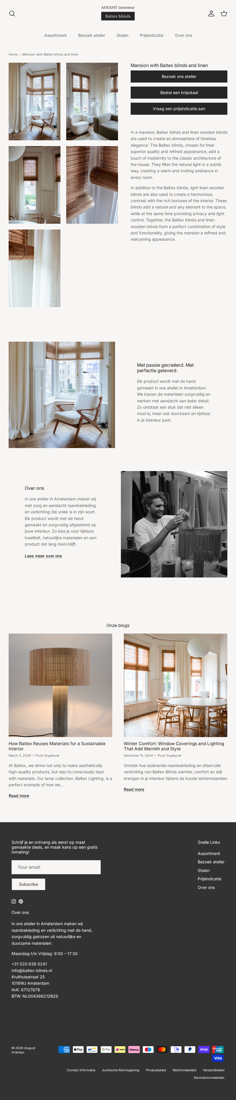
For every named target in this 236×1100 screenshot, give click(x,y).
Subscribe (28, 884)
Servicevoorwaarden (209, 1078)
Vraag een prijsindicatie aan (179, 108)
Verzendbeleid (213, 1070)
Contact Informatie (81, 1070)
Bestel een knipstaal (179, 92)
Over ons (183, 35)
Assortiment (55, 35)
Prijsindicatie (151, 35)
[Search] (12, 13)
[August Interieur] (118, 13)
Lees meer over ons (43, 555)
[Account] (210, 13)
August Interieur (23, 1050)
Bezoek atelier (91, 35)
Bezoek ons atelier (179, 76)
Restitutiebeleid (184, 1070)
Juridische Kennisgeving (120, 1070)
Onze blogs (118, 625)
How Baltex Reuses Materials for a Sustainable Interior (57, 746)
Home (13, 55)
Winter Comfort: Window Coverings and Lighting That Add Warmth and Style (174, 746)
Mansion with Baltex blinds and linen (50, 55)
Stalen (122, 35)
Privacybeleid (156, 1070)
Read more (19, 795)
